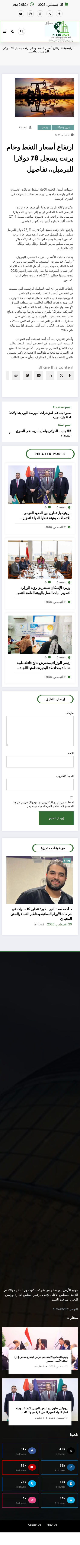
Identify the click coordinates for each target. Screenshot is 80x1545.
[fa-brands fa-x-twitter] (50, 13)
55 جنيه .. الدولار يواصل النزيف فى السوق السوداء (43, 433)
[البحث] (21, 31)
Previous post (62, 407)
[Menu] (4, 31)
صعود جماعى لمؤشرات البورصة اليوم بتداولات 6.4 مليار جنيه (40, 414)
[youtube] (21, 13)
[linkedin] (50, 375)
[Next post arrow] (9, 432)
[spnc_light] (12, 31)
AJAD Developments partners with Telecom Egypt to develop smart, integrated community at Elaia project (43, 906)
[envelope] (38, 375)
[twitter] (61, 375)
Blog (67, 860)
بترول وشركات (63, 127)
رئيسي (44, 127)
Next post (64, 425)
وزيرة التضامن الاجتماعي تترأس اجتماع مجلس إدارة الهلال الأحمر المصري (41, 1354)
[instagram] (30, 13)
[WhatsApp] (16, 375)
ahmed (23, 127)
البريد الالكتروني (65, 776)
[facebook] (70, 375)
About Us (52, 1520)
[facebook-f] (59, 13)
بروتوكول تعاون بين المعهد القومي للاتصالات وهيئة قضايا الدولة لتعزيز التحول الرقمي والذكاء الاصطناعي (46, 515)
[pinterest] (27, 375)
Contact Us (34, 1520)
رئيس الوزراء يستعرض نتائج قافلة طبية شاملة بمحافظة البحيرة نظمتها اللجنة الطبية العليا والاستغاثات (43, 665)
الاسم (71, 753)
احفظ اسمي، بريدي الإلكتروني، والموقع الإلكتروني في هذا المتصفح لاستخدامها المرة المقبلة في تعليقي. (43, 804)
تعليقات (69, 713)
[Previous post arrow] (9, 412)
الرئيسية (68, 48)
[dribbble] (40, 13)
